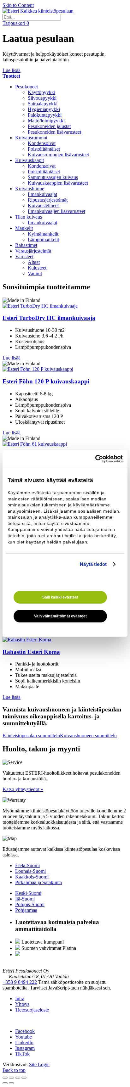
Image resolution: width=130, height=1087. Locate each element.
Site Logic (39, 1064)
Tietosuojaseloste (32, 1009)
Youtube (23, 1037)
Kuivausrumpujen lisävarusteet (58, 154)
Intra (19, 998)
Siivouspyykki (42, 98)
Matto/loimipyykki (46, 120)
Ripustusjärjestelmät (48, 200)
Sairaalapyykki (42, 103)
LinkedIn (24, 1042)
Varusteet (24, 256)
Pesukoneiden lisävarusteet (54, 132)
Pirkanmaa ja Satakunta (38, 882)
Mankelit (24, 228)
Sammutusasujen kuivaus (53, 177)
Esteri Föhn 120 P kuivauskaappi (46, 381)
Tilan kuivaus (28, 217)
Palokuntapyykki (45, 115)
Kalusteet (37, 267)
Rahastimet (26, 245)
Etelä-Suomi (27, 865)
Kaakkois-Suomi (32, 876)
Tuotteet (11, 76)
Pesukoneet (26, 86)
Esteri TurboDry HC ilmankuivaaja (49, 318)
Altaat (34, 262)
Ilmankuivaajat (42, 194)
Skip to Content (18, 5)
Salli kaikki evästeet (60, 597)
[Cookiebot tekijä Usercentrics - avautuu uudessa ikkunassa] (95, 459)
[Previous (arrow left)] (5, 1083)
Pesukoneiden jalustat (49, 126)
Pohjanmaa (26, 910)
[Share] (11, 1078)
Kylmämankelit (43, 234)
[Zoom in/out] (24, 1078)
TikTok (22, 1053)
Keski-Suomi (28, 893)
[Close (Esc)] (5, 1078)
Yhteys (22, 1004)
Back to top (14, 1070)
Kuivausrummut (31, 137)
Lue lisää (12, 70)
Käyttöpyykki (41, 92)
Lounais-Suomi (30, 871)
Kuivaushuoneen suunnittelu (88, 735)
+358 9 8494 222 (20, 982)
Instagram (25, 1048)
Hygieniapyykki (44, 109)
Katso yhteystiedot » (23, 789)
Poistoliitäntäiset (44, 149)
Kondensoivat (42, 143)
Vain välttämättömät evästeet (60, 616)
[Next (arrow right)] (11, 1083)
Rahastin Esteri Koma (31, 652)
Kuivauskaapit (29, 160)
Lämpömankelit (43, 239)
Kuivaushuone (29, 188)
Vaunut (35, 273)
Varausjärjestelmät (33, 251)
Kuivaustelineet (43, 205)
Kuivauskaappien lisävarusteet (58, 183)
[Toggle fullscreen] (17, 1078)
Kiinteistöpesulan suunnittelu (31, 735)
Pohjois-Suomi (29, 904)
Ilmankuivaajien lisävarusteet (56, 211)
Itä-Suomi (25, 898)
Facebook (25, 1031)
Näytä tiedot (93, 564)
